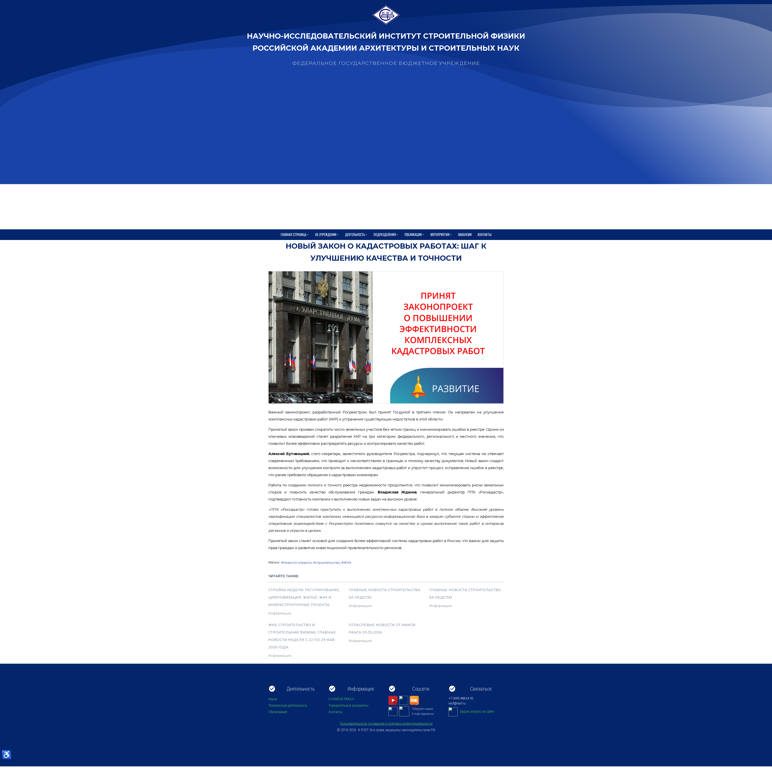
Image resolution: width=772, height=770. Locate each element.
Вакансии (465, 234)
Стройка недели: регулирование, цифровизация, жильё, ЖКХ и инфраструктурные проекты (304, 597)
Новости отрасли (297, 563)
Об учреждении (325, 234)
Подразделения (385, 234)
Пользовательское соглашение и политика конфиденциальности (386, 723)
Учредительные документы (348, 705)
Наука (272, 699)
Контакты (485, 234)
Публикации (413, 234)
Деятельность (355, 234)
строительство (327, 563)
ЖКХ (347, 563)
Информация (279, 613)
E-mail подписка (423, 714)
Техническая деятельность (287, 705)
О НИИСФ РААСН (341, 699)
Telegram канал (422, 709)
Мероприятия (440, 234)
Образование (277, 712)
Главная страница (293, 234)
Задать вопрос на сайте (477, 711)
